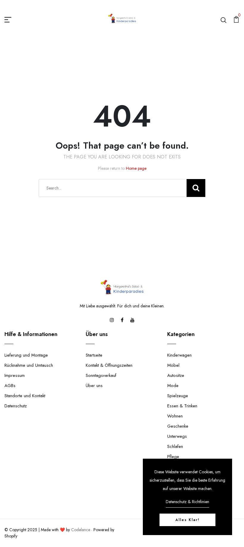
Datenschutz (15, 406)
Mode (173, 385)
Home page (136, 168)
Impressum (14, 375)
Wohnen (175, 416)
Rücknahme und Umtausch (28, 365)
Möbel (173, 365)
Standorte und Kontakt (24, 395)
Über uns (94, 385)
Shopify (10, 536)
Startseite (94, 355)
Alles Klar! (187, 520)
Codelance (80, 530)
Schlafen (175, 446)
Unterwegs (177, 436)
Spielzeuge (177, 395)
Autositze (175, 375)
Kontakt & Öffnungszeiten (109, 365)
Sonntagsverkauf (101, 375)
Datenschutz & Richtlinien (187, 502)
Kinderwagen (179, 355)
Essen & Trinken (182, 406)
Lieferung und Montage (26, 355)
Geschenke (177, 426)
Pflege (173, 456)
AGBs (9, 385)
